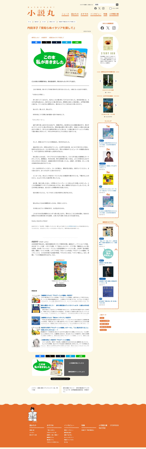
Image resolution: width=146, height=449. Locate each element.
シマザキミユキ (72, 226)
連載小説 (31, 430)
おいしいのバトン (69, 437)
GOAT (101, 318)
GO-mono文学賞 (104, 321)
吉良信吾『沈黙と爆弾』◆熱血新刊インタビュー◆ (108, 282)
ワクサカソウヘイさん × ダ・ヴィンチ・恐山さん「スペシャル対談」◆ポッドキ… (108, 190)
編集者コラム (50, 437)
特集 (105, 14)
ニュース (65, 14)
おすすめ (84, 14)
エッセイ (44, 21)
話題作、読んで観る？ (53, 435)
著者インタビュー (69, 430)
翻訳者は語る (67, 432)
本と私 (66, 442)
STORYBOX (114, 425)
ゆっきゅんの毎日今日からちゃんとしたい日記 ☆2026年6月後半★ (108, 143)
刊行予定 (102, 428)
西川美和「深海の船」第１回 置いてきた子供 (108, 302)
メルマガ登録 (83, 4)
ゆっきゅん (103, 330)
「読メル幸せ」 (51, 430)
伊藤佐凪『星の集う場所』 (105, 263)
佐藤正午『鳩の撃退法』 (87, 430)
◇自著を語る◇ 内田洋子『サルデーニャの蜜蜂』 (56, 340)
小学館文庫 (114, 14)
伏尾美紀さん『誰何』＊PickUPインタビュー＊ (108, 166)
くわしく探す (115, 8)
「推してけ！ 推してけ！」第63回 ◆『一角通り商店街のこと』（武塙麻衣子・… (108, 242)
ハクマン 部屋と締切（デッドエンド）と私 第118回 (45, 389)
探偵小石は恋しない (105, 327)
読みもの (75, 14)
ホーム (29, 21)
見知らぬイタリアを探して (57, 37)
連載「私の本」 (68, 435)
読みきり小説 (33, 435)
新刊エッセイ (52, 21)
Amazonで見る (60, 285)
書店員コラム (50, 440)
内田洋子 (44, 37)
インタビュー (95, 14)
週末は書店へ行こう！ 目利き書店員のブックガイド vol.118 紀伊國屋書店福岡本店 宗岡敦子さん (76, 389)
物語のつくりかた (69, 440)
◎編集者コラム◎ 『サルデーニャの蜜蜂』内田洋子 (56, 295)
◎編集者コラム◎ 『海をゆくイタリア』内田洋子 (56, 317)
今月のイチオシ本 (51, 432)
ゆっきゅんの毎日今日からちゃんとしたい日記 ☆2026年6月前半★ (108, 212)
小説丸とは (90, 4)
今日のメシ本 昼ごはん (53, 442)
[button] (100, 81)
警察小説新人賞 (104, 324)
